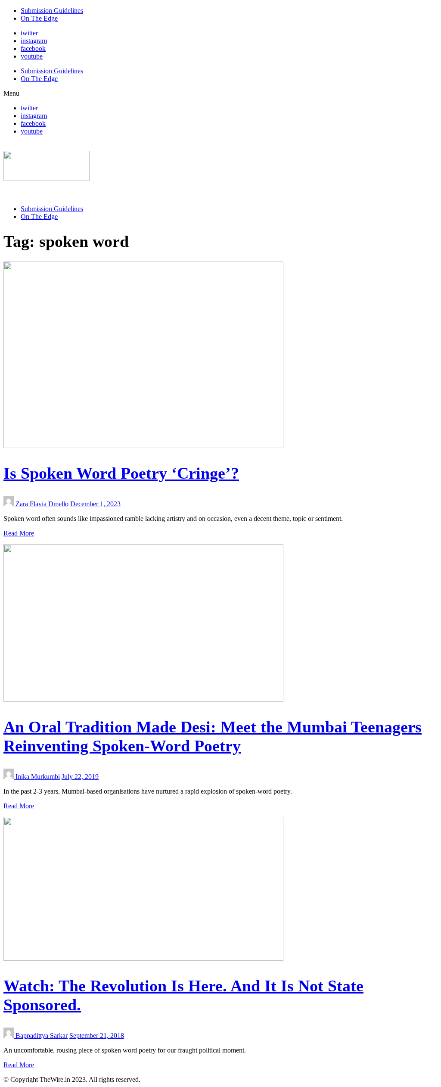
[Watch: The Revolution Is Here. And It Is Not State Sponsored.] (143, 958)
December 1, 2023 (95, 504)
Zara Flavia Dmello (42, 504)
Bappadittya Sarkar (42, 1035)
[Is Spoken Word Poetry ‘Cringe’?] (143, 445)
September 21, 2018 (96, 1035)
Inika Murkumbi (38, 776)
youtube (32, 56)
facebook (33, 48)
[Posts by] (9, 504)
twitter (29, 33)
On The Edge (39, 18)
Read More (18, 533)
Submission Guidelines (52, 10)
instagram (34, 40)
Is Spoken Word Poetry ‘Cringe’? (121, 473)
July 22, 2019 (80, 776)
